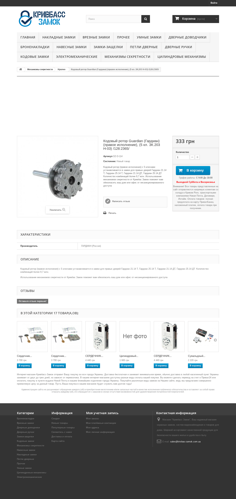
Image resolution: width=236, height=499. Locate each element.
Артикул (107, 156)
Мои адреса (92, 427)
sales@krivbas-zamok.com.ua (185, 441)
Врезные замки (96, 37)
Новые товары (59, 423)
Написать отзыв (120, 201)
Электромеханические (76, 57)
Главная (27, 37)
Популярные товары (63, 427)
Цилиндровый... (129, 355)
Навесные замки (71, 47)
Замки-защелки (108, 47)
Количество (182, 152)
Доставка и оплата (61, 436)
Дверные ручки (178, 47)
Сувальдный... (196, 355)
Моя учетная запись (102, 413)
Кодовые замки (34, 57)
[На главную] (20, 69)
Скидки (55, 418)
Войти (214, 3)
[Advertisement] (118, 106)
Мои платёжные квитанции (101, 423)
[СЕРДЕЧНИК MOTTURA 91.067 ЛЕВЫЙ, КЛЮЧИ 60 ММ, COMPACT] (169, 336)
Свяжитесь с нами (61, 432)
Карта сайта (57, 441)
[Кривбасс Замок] (49, 18)
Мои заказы (92, 418)
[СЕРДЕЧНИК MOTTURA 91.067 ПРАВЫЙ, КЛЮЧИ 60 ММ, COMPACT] (100, 336)
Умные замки (149, 37)
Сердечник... (24, 355)
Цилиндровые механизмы (181, 57)
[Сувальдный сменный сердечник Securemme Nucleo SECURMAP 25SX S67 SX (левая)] (203, 336)
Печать (112, 213)
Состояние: (109, 161)
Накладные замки (58, 37)
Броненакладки (34, 47)
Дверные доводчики (187, 37)
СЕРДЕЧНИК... (94, 355)
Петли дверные (144, 47)
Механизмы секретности (127, 57)
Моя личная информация (100, 432)
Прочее (123, 37)
